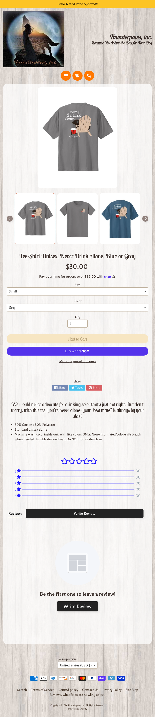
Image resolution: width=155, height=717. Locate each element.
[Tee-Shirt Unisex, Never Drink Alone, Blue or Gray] (35, 218)
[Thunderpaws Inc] (33, 39)
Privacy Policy (111, 690)
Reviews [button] (15, 513)
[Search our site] (89, 76)
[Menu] (66, 76)
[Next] (145, 219)
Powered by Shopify (77, 708)
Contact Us (90, 690)
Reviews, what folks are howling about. (78, 695)
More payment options (77, 361)
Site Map (132, 690)
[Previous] (10, 219)
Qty (77, 317)
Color (78, 301)
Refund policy (68, 690)
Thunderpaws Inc (76, 705)
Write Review (84, 513)
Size (77, 285)
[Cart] (77, 76)
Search (22, 690)
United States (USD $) (76, 665)
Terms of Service (42, 690)
